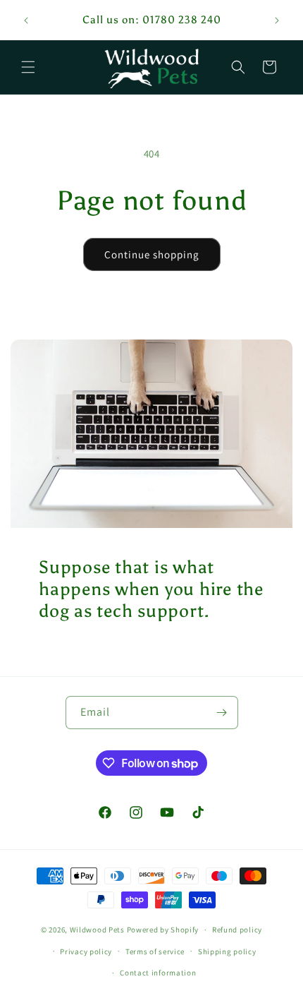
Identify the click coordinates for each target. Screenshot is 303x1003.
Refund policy (237, 930)
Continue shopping (151, 254)
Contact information (158, 973)
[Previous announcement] (26, 20)
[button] (28, 67)
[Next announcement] (276, 20)
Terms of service (155, 951)
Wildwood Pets (97, 930)
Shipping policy (227, 951)
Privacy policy (86, 951)
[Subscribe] (221, 712)
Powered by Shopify (163, 930)
